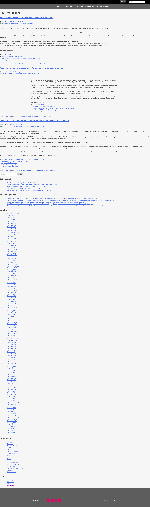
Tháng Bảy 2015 (11, 327)
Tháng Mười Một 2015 (13, 320)
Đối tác (9, 459)
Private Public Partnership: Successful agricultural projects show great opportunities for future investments (74, 205)
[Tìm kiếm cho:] (8, 174)
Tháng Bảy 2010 (11, 391)
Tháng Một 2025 (11, 221)
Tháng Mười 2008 (12, 419)
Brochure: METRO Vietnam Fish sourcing (12, 56)
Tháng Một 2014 (11, 355)
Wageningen (52, 170)
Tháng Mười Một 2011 (13, 381)
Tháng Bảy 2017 (11, 294)
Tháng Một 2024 (11, 230)
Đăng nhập (10, 480)
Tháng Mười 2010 (12, 387)
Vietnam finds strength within (9, 165)
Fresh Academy (11, 453)
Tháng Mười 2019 (12, 268)
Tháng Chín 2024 (12, 223)
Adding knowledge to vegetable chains (43, 111)
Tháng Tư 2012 (11, 380)
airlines (17, 116)
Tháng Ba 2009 (11, 409)
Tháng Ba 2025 (11, 219)
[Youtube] (66, 2)
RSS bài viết (10, 482)
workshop (45, 63)
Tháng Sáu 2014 (11, 346)
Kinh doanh (10, 444)
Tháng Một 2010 (11, 400)
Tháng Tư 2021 (11, 260)
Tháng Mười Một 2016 (13, 305)
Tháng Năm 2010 (12, 395)
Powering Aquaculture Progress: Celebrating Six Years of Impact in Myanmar (28, 186)
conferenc (18, 170)
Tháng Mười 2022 (12, 249)
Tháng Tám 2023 (11, 238)
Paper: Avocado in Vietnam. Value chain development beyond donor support (22, 159)
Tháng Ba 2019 (11, 273)
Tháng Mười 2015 (12, 322)
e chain (23, 170)
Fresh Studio (26, 63)
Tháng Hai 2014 (11, 353)
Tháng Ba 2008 (11, 428)
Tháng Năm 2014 (12, 348)
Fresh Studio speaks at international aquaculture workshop (26, 18)
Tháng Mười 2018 (12, 279)
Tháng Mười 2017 (12, 290)
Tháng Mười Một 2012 (13, 374)
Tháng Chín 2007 (12, 430)
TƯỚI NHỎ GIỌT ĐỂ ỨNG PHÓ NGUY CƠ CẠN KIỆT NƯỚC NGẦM (26, 188)
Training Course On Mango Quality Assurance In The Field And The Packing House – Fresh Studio (34, 198)
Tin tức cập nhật (89, 6)
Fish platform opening (7, 54)
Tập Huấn (9, 470)
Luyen (21, 21)
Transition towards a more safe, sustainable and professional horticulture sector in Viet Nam (32, 184)
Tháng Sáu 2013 (11, 368)
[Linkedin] (70, 2)
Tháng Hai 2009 (11, 411)
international (33, 63)
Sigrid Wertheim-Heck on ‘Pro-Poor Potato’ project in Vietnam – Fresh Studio (28, 204)
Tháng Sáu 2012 (11, 376)
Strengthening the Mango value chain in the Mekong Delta (81, 198)
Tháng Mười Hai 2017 (13, 286)
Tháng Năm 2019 (12, 271)
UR (47, 170)
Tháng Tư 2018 (11, 284)
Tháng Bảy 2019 (11, 270)
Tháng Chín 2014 (12, 342)
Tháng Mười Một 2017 (13, 288)
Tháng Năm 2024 (12, 225)
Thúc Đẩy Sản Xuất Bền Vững (15, 468)
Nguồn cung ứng (11, 466)
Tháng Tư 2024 (11, 227)
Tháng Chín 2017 (12, 292)
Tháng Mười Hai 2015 (13, 318)
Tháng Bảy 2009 (11, 408)
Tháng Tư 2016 (11, 314)
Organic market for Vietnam (9, 163)
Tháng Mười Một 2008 (13, 417)
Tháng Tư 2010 (11, 396)
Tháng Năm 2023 (12, 242)
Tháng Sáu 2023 (11, 240)
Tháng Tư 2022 (11, 256)
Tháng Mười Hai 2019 (13, 264)
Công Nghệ (79, 6)
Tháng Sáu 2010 (11, 393)
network (43, 170)
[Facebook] (58, 2)
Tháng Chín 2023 (12, 236)
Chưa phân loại (11, 472)
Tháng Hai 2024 (11, 228)
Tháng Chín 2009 (12, 404)
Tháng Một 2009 (11, 413)
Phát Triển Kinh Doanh (13, 446)
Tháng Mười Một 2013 (13, 359)
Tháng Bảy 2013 (11, 367)
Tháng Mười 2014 (12, 340)
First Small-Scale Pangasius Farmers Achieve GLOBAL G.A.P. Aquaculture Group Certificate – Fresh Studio (36, 200)
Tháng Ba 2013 (11, 372)
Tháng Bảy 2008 (11, 423)
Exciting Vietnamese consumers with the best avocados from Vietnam (20, 58)
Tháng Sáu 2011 (11, 383)
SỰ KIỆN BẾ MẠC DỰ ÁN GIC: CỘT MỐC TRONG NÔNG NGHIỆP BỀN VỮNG (29, 190)
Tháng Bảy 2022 (11, 253)
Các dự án (10, 460)
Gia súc (9, 455)
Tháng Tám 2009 (11, 406)
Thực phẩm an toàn (12, 451)
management (37, 170)
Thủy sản (9, 442)
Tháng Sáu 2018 (11, 283)
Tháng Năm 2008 (12, 426)
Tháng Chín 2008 (12, 421)
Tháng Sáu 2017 (11, 296)
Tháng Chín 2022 (12, 251)
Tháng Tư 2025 (11, 217)
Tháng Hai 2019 (11, 275)
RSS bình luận (11, 483)
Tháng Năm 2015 (12, 331)
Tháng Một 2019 (11, 277)
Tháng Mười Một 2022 (13, 247)
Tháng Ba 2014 (11, 352)
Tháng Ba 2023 (11, 243)
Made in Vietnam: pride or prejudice (11, 166)
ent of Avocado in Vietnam (21, 161)
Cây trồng (9, 447)
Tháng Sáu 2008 (11, 424)
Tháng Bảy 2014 (11, 344)
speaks (40, 63)
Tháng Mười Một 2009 (13, 402)
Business (8, 63)
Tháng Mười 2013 (12, 361)
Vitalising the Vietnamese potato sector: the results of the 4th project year (65, 202)
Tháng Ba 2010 (11, 398)
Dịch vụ (72, 6)
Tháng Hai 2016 (11, 316)
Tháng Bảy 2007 (11, 432)
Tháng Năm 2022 (12, 255)
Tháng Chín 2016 (12, 309)
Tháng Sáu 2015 (11, 329)
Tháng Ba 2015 (11, 335)
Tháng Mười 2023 (12, 234)
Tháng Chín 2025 (12, 215)
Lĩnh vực (65, 6)
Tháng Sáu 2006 (11, 434)
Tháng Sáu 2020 (11, 262)
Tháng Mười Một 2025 (13, 214)
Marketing (9, 457)
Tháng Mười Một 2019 (13, 266)
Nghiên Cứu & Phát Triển (14, 464)
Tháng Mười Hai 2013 (13, 357)
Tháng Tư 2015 (11, 333)
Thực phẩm (10, 449)
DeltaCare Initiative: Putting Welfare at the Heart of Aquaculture (24, 183)
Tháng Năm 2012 (12, 378)
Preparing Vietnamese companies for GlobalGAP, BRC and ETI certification (53, 108)
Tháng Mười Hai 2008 (13, 415)
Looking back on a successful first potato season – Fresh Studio (24, 202)
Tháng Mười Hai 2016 (13, 303)
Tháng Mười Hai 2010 (13, 385)
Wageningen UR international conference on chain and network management (34, 120)
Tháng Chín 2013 (12, 363)
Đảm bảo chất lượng (12, 462)
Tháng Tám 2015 (11, 325)
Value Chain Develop (7, 161)
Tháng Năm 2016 (12, 312)
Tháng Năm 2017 (12, 298)
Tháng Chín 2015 (12, 324)
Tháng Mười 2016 (12, 307)
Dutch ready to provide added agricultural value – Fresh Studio (24, 205)
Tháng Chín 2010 (12, 389)
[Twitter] (62, 2)
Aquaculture (18, 63)
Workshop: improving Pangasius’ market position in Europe (17, 60)
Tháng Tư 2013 (11, 370)
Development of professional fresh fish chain (45, 106)
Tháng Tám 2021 (11, 258)
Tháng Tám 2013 (11, 365)
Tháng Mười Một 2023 (13, 232)
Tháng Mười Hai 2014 (13, 337)
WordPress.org (11, 485)
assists (22, 116)
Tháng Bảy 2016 (11, 311)
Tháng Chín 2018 (12, 281)
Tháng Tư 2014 (11, 350)
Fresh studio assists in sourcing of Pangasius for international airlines (31, 68)
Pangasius (49, 116)
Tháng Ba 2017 (11, 299)
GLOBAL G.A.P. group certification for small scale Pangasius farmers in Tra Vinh (92, 200)
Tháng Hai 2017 (11, 301)
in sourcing (35, 116)
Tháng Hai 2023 (11, 245)
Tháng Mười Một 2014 (13, 339)
